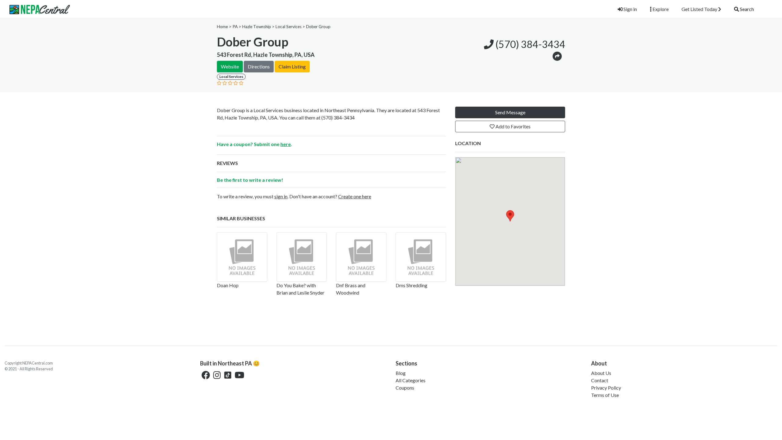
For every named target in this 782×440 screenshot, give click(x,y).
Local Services (288, 26)
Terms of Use (605, 395)
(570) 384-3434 (529, 44)
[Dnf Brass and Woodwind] (361, 257)
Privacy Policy (606, 388)
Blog (401, 373)
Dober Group (318, 26)
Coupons (405, 388)
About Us (601, 373)
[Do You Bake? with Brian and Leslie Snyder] (302, 257)
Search (746, 9)
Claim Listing (292, 66)
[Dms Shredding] (421, 257)
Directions (259, 66)
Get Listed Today (700, 9)
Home (222, 26)
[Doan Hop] (242, 257)
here (285, 144)
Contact (599, 380)
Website (230, 66)
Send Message (510, 112)
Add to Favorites (513, 126)
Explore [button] (660, 9)
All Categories (411, 380)
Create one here (354, 196)
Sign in (630, 9)
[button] (557, 56)
